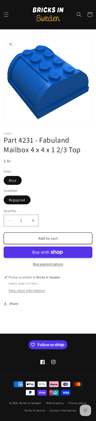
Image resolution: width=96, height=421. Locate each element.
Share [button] (13, 303)
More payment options (48, 264)
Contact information (63, 410)
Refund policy (55, 403)
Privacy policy (77, 403)
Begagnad (17, 200)
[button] (6, 14)
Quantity (10, 211)
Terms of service (34, 410)
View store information (27, 290)
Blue (12, 180)
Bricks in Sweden (30, 402)
